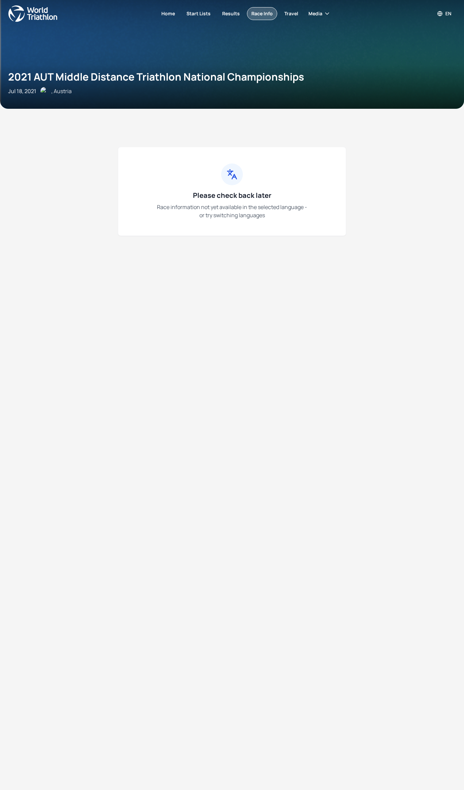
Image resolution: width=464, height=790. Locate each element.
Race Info (262, 13)
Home (168, 13)
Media (315, 13)
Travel (291, 13)
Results (231, 13)
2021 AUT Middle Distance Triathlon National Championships (156, 77)
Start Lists (198, 13)
